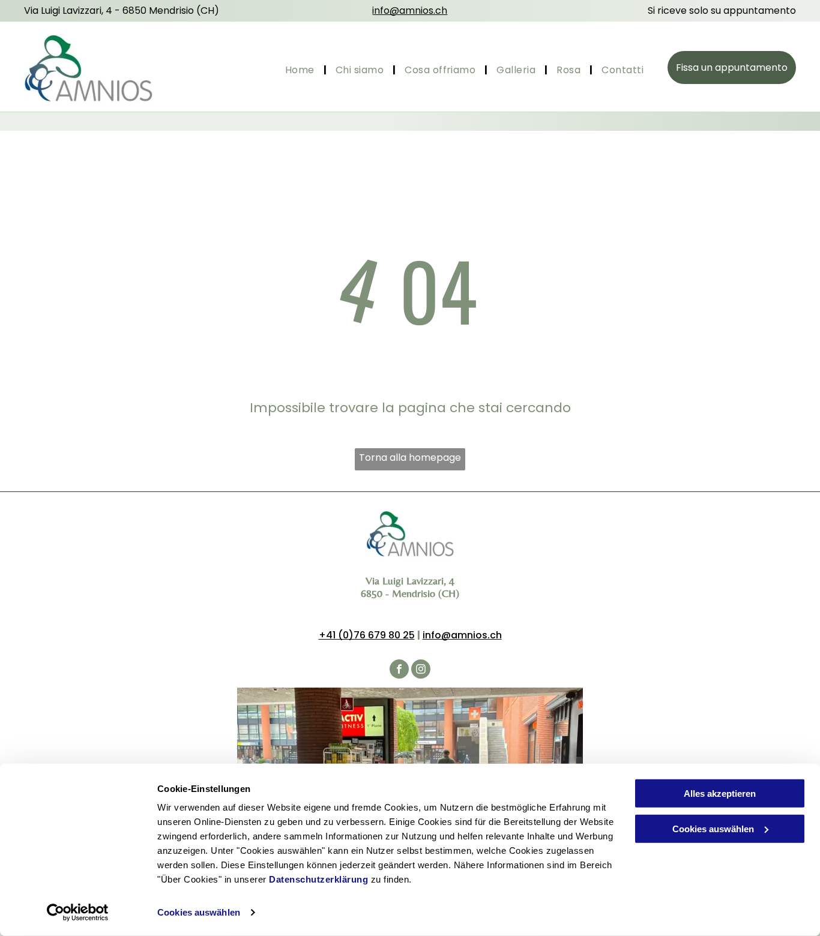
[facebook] (399, 670)
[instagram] (420, 670)
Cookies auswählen (198, 912)
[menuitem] (301, 70)
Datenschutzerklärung (318, 879)
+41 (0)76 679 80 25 (367, 635)
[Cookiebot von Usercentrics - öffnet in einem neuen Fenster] (77, 913)
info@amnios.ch (462, 635)
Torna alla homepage (410, 457)
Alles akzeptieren (720, 793)
